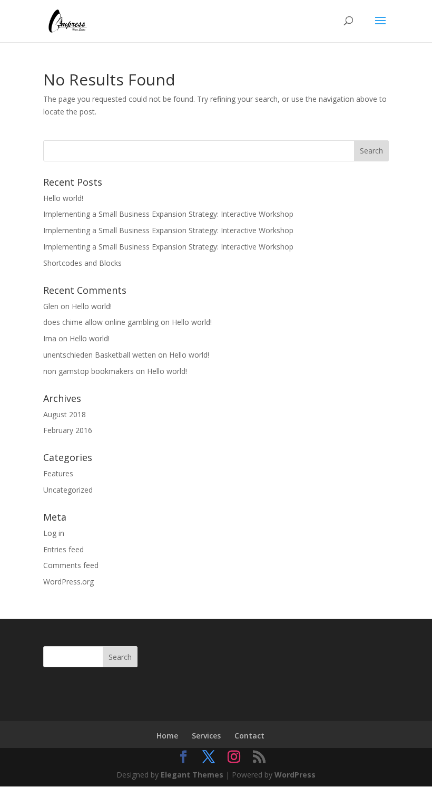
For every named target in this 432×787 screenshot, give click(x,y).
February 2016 (67, 430)
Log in (53, 533)
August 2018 (64, 414)
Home (167, 736)
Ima (49, 338)
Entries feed (63, 549)
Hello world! (63, 198)
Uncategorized (68, 490)
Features (58, 473)
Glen (50, 306)
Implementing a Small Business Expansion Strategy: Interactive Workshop (168, 214)
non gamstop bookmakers (88, 371)
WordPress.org (68, 582)
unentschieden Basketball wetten (99, 355)
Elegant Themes (192, 775)
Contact (249, 736)
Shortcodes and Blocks (82, 263)
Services (206, 736)
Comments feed (71, 565)
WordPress (295, 775)
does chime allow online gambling (101, 322)
